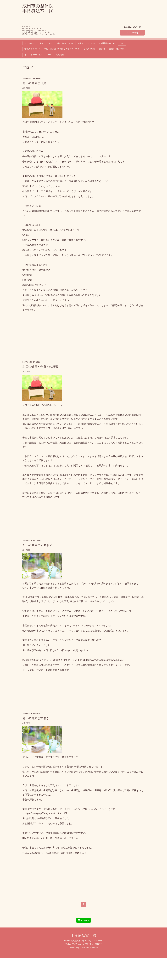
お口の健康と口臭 (34, 83)
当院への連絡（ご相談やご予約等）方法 (61, 49)
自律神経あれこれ (107, 43)
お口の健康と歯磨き (35, 718)
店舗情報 (60, 55)
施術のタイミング (32, 49)
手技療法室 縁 (83, 936)
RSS (96, 948)
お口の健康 (26, 88)
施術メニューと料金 (86, 43)
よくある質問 (89, 49)
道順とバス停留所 (117, 49)
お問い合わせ (132, 33)
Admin (90, 948)
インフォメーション (33, 55)
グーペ (83, 948)
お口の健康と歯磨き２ (37, 545)
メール (49, 55)
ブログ (122, 43)
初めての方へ (46, 43)
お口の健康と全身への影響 (40, 366)
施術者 (102, 49)
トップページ (30, 43)
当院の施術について (65, 43)
